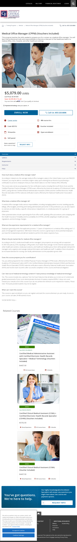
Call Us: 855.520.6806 (67, 25)
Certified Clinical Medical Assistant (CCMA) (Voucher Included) (37, 468)
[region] (18, 525)
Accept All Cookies (18, 530)
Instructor (5, 165)
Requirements (6, 161)
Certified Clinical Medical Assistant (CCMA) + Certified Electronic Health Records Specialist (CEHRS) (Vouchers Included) (38, 416)
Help (53, 529)
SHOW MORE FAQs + (9, 300)
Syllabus (4, 158)
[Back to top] (38, 521)
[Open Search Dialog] (73, 3)
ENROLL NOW (21, 112)
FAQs (3, 169)
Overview (5, 154)
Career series (12, 120)
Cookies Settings (18, 535)
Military (54, 523)
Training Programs (11, 25)
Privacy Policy (64, 537)
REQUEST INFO (25, 145)
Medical (21, 25)
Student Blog (65, 523)
